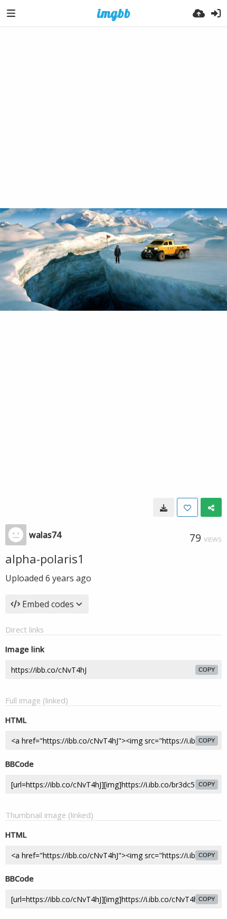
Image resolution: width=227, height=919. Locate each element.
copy (206, 669)
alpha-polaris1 (44, 559)
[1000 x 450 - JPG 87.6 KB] (163, 507)
